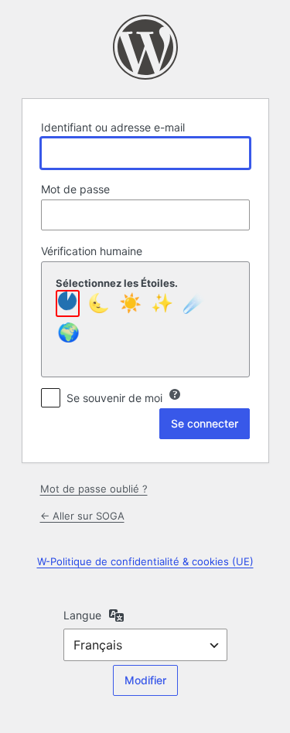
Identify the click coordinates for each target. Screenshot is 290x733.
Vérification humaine (91, 250)
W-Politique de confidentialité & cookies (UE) (145, 561)
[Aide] (174, 394)
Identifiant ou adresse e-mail (113, 127)
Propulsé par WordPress (145, 47)
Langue (82, 615)
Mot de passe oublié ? (94, 488)
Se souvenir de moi (114, 397)
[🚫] (68, 303)
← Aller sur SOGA (82, 516)
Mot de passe (75, 189)
